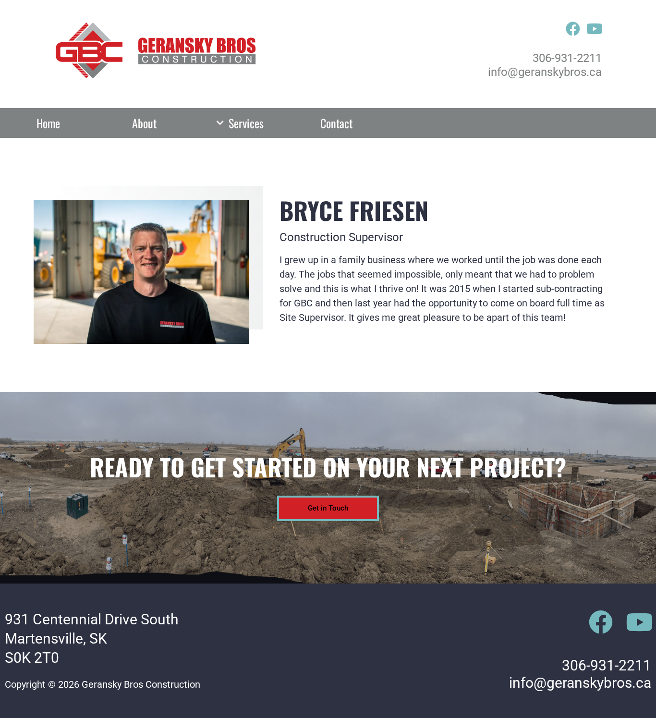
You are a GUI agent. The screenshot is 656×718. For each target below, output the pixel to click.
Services (246, 123)
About (144, 123)
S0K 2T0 (32, 657)
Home (48, 123)
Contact (336, 123)
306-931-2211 (567, 58)
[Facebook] (573, 29)
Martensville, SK (56, 638)
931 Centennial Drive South (92, 619)
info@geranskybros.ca (545, 72)
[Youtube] (594, 29)
